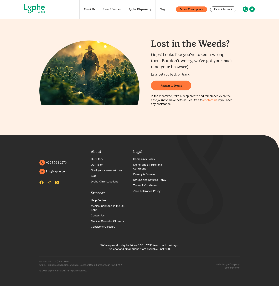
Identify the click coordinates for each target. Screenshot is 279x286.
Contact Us (98, 215)
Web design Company (228, 264)
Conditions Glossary (103, 226)
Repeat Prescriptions (191, 9)
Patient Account (223, 9)
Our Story (97, 159)
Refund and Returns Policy (149, 180)
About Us (89, 9)
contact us (210, 100)
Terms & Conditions (145, 185)
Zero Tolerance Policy (146, 191)
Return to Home (171, 85)
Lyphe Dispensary (140, 9)
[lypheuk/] (49, 182)
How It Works (112, 9)
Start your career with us (106, 170)
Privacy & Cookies (144, 174)
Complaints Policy (144, 159)
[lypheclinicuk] (41, 182)
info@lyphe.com (56, 171)
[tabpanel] (108, 166)
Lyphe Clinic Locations (104, 181)
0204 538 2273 (56, 162)
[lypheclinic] (57, 182)
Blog (162, 9)
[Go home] (34, 9)
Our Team (97, 164)
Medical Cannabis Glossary (107, 221)
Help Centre (98, 200)
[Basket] (252, 9)
